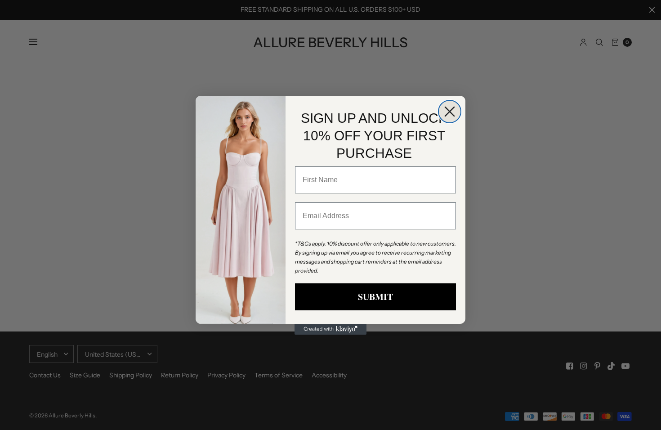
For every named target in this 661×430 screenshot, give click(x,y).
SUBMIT (375, 296)
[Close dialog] (449, 111)
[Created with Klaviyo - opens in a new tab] (330, 329)
